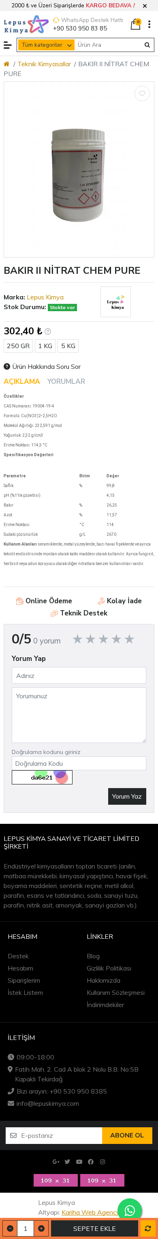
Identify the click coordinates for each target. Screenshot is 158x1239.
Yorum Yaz (127, 796)
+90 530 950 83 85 (80, 28)
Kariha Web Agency (91, 1212)
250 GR (18, 346)
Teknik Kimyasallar (44, 64)
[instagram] (103, 1162)
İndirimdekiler (105, 1005)
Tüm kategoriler (41, 45)
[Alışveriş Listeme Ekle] (142, 93)
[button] (145, 6)
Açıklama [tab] (22, 381)
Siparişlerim (24, 980)
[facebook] (91, 1162)
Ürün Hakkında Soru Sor (46, 366)
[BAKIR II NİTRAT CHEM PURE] (79, 169)
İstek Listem (25, 992)
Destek (18, 956)
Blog (93, 956)
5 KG (68, 346)
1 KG (45, 346)
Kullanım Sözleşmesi (116, 992)
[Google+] (56, 1162)
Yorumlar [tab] (66, 381)
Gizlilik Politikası (109, 968)
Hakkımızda (103, 980)
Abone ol (127, 1135)
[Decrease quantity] (9, 1228)
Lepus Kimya (45, 297)
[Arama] (147, 45)
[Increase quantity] (41, 1228)
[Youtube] (79, 1162)
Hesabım (20, 968)
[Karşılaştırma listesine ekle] (148, 1228)
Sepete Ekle (94, 1228)
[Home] (7, 64)
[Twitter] (67, 1162)
